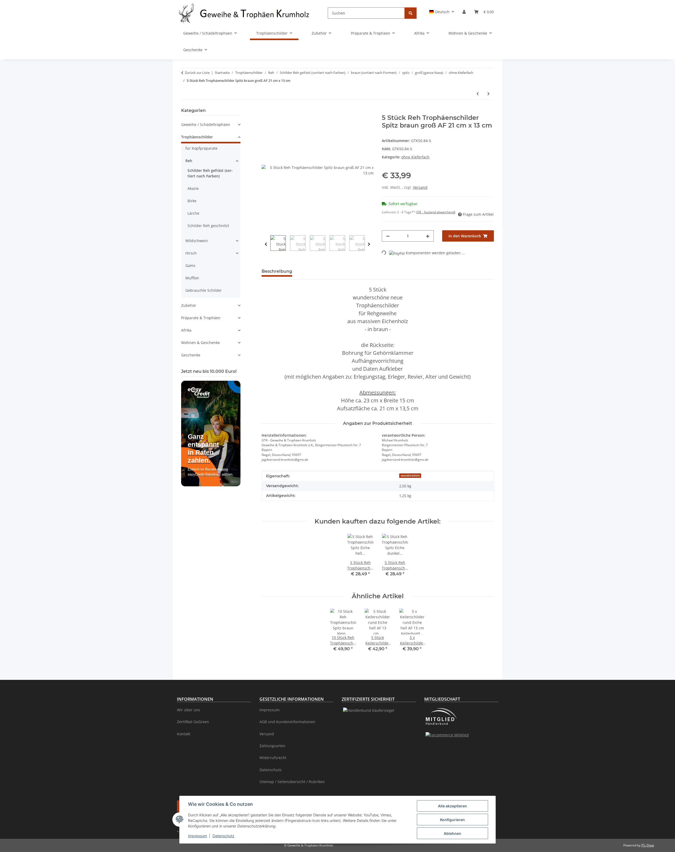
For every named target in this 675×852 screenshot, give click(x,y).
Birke (191, 200)
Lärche (193, 213)
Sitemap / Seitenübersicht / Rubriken (292, 781)
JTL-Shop (647, 845)
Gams (190, 265)
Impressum (197, 836)
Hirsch (191, 253)
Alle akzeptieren (452, 806)
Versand (420, 187)
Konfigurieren (452, 819)
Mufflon (192, 277)
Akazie (193, 188)
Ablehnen (452, 833)
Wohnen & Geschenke (200, 342)
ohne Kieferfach (415, 156)
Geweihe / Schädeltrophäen (205, 124)
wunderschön (410, 475)
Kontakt (183, 733)
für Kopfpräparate (201, 148)
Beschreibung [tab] (277, 271)
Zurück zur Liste (197, 72)
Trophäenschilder (197, 136)
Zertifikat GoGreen (193, 721)
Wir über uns (188, 709)
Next (369, 244)
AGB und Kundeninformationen (287, 721)
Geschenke (190, 354)
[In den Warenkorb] (266, 111)
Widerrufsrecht (272, 757)
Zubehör (188, 305)
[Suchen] (410, 13)
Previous (266, 244)
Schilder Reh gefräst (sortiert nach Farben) (210, 173)
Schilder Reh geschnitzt (208, 225)
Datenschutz (223, 836)
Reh (188, 160)
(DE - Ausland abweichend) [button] (435, 212)
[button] (442, 12)
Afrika (186, 330)
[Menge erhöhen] (427, 235)
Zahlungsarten (272, 745)
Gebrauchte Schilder (203, 290)
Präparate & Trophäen (200, 317)
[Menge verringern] (388, 235)
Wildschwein (196, 240)
